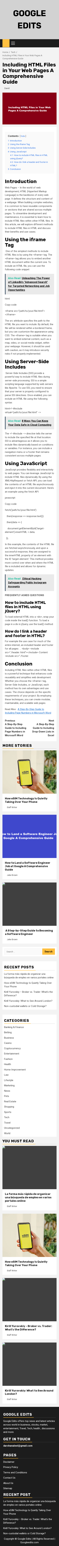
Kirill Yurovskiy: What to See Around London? (28, 1000)
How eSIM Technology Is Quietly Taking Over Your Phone (26, 800)
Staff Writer (12, 807)
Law (6, 1074)
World (7, 1133)
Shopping (9, 1106)
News (7, 1090)
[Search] (54, 43)
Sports (7, 1112)
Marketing (9, 1085)
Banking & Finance (14, 1027)
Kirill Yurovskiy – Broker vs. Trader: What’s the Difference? (28, 1328)
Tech (6, 1117)
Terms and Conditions (15, 1472)
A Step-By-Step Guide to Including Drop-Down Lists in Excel (43, 728)
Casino (8, 1043)
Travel (7, 1122)
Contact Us (9, 1477)
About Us (8, 1483)
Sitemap (7, 1488)
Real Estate (10, 1101)
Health (7, 1064)
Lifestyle (8, 1080)
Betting (8, 1032)
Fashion (8, 1059)
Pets (6, 1096)
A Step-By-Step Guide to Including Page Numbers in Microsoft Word (15, 728)
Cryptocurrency (12, 1048)
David (7, 88)
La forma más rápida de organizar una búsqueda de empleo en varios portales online (28, 1197)
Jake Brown (12, 875)
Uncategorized (12, 1127)
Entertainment (11, 1053)
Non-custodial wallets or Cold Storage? (25, 1006)
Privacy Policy (10, 1467)
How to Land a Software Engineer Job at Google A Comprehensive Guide (27, 866)
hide (23, 136)
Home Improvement (15, 1069)
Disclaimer (8, 1461)
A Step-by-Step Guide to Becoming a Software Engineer (29, 932)
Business (9, 1037)
